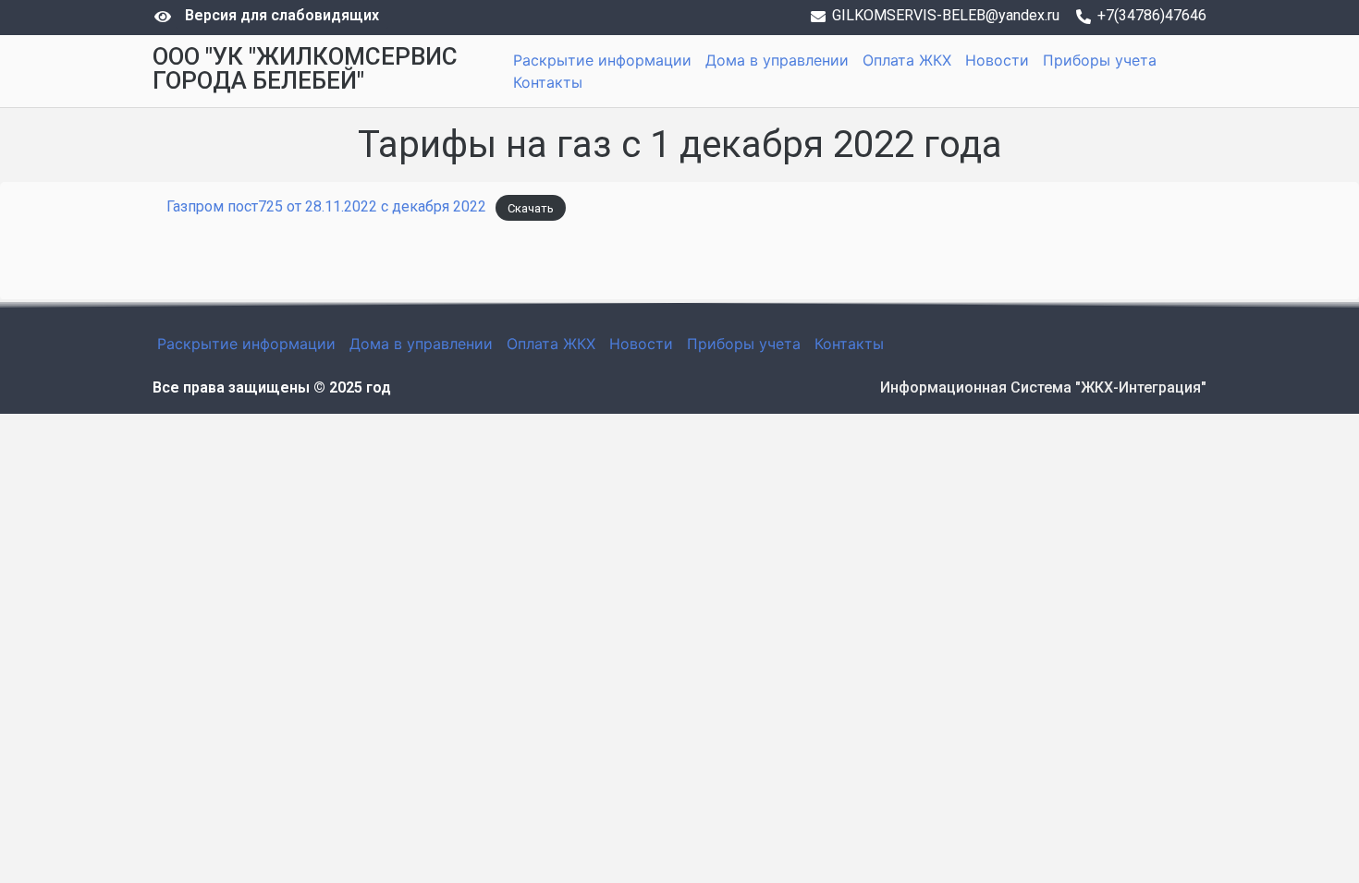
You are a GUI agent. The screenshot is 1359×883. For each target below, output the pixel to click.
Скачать (531, 207)
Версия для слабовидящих (282, 15)
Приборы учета (1100, 60)
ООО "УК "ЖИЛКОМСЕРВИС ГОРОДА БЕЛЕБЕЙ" (305, 68)
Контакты (547, 82)
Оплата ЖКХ (907, 60)
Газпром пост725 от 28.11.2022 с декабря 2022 (326, 206)
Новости (997, 60)
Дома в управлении (777, 60)
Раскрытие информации (602, 60)
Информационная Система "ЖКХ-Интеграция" (1043, 387)
